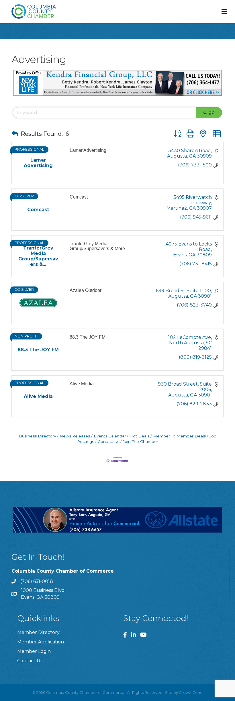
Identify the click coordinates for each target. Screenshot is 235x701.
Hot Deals (139, 436)
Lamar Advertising (88, 150)
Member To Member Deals (179, 436)
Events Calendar (110, 436)
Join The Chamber (140, 441)
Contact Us (108, 441)
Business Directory (37, 436)
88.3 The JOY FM (87, 337)
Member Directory (38, 632)
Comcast (79, 197)
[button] (14, 134)
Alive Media (82, 383)
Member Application (40, 642)
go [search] (212, 112)
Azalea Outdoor (85, 290)
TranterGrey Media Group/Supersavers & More (97, 246)
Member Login (34, 651)
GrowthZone (191, 692)
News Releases (75, 436)
